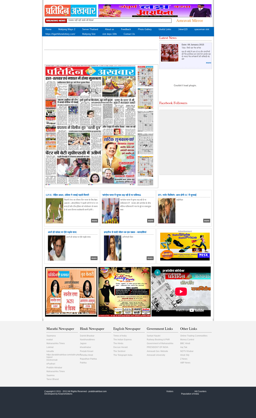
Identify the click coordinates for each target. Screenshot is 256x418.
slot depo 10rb (109, 34)
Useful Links (165, 29)
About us (109, 29)
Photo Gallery (145, 29)
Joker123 (182, 29)
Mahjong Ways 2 (66, 29)
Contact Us (129, 34)
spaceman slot (201, 29)
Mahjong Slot (88, 34)
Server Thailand (90, 29)
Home (48, 29)
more (208, 63)
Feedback (126, 29)
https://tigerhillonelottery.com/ (60, 34)
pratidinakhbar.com (97, 391)
